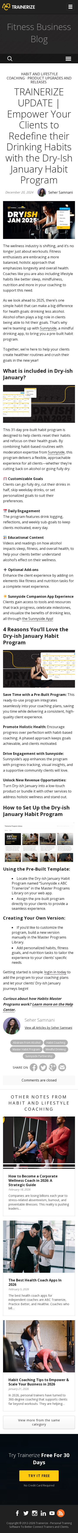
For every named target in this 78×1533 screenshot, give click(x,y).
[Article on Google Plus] (53, 1067)
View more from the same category (39, 1422)
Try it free (39, 1475)
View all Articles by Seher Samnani (48, 1028)
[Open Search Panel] (10, 58)
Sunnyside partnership (39, 1056)
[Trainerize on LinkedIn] (43, 1513)
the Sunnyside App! (37, 618)
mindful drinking (56, 1049)
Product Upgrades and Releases (50, 80)
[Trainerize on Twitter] (26, 1513)
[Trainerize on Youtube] (52, 1513)
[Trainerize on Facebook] (17, 1513)
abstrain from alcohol (27, 1042)
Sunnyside (48, 328)
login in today (55, 972)
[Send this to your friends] (62, 1067)
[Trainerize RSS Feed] (61, 1513)
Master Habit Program (26, 1049)
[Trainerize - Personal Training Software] (24, 7)
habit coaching (55, 1042)
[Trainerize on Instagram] (35, 1513)
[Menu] (69, 58)
